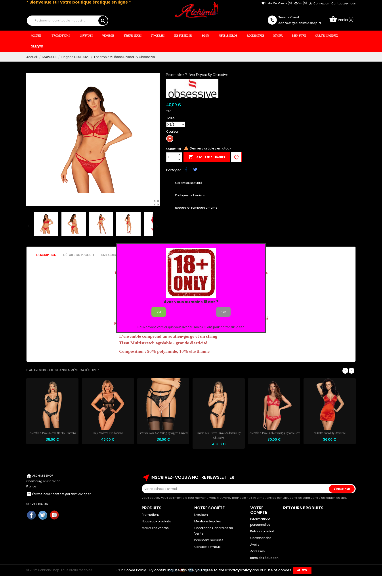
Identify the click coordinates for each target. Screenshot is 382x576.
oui (159, 312)
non (223, 312)
